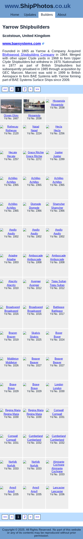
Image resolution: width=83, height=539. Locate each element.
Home (14, 14)
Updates (30, 14)
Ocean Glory (11, 115)
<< (5, 89)
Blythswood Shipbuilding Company (28, 54)
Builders (47, 14)
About (62, 14)
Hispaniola (34, 115)
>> (37, 89)
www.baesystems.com (21, 44)
